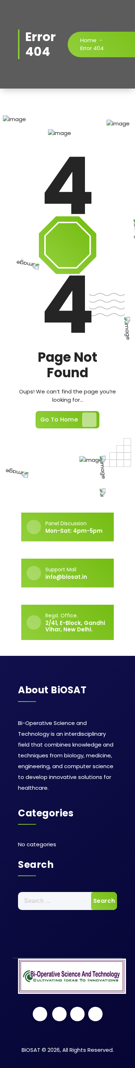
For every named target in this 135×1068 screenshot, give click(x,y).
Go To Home (59, 419)
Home (88, 40)
